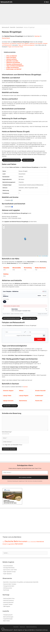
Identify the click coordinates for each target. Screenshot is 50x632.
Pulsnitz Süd (38, 400)
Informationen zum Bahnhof (9, 43)
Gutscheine (33, 541)
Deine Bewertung (7, 431)
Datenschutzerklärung (31, 626)
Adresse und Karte (11, 59)
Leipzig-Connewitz (8, 400)
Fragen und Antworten (12, 67)
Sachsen (37, 36)
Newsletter (16, 626)
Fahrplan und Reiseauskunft (14, 64)
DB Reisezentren (7, 588)
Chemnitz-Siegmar (8, 390)
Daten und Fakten (11, 57)
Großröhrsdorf (39, 395)
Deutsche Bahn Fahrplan (9, 584)
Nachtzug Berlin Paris (9, 598)
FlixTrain (29, 541)
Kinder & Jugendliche (9, 544)
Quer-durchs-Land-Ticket (10, 569)
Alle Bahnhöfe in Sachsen (10, 405)
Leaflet (39, 255)
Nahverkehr (19, 544)
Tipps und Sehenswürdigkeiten (26, 45)
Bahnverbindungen (8, 616)
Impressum (22, 626)
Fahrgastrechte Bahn (8, 586)
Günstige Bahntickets (8, 567)
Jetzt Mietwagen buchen (29, 318)
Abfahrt (39, 295)
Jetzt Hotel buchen (28, 160)
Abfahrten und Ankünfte (35, 43)
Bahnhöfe (12, 27)
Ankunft (44, 295)
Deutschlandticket (8, 565)
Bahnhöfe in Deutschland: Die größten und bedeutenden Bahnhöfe (20, 582)
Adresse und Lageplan (23, 43)
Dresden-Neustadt (40, 390)
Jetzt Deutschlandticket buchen (11, 160)
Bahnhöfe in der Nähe (12, 61)
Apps (3, 541)
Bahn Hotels (6, 620)
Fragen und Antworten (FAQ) (15, 46)
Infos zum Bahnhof (11, 56)
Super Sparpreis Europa (9, 571)
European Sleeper (8, 604)
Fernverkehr (23, 541)
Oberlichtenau (23, 400)
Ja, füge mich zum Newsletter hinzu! (12, 444)
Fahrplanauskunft (7, 614)
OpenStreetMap (45, 255)
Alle (4, 301)
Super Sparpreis (7, 573)
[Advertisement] (25, 14)
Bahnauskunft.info (6, 2)
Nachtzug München (8, 602)
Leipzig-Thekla (7, 395)
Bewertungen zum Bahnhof (13, 69)
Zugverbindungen (8, 618)
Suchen (39, 339)
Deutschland (19, 27)
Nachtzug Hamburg (8, 600)
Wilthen (21, 390)
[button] (25, 239)
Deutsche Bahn (11, 541)
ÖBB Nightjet (6, 606)
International (40, 541)
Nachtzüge (6, 590)
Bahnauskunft (5, 27)
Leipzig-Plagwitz (23, 395)
